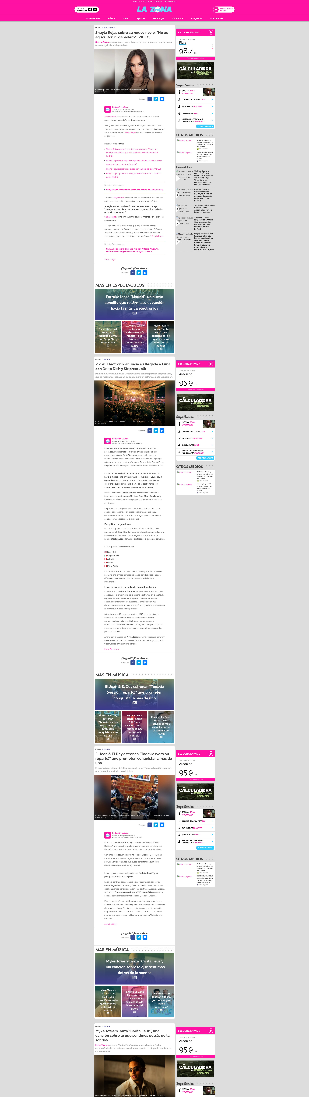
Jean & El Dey (110, 924)
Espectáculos (93, 18)
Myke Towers (102, 1045)
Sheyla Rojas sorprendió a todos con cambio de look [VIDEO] (133, 169)
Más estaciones (170, 2)
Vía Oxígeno (203, 161)
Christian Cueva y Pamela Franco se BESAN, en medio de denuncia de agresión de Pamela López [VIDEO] (203, 195)
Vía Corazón (203, 149)
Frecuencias (216, 18)
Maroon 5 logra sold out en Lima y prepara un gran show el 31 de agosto (205, 155)
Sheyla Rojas (102, 42)
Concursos (177, 18)
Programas (197, 18)
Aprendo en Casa (138, 2)
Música (111, 18)
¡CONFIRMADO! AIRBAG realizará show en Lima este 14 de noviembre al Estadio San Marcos (205, 877)
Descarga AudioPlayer (154, 2)
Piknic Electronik (111, 649)
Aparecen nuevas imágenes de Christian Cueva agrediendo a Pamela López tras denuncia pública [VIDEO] (203, 223)
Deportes (140, 18)
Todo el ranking (205, 126)
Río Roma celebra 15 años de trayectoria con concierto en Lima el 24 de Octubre (205, 143)
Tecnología (158, 18)
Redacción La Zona (120, 107)
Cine (125, 18)
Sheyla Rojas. (158, 236)
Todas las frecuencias (195, 58)
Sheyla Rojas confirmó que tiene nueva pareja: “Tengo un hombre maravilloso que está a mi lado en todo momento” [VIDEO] (132, 152)
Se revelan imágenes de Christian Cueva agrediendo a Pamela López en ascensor (204, 208)
